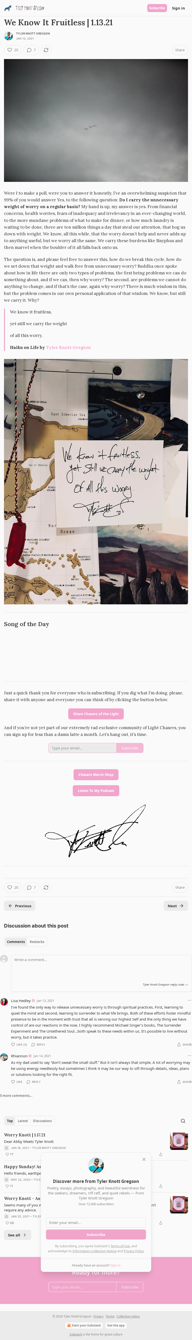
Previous (23, 905)
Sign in (178, 8)
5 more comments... (16, 1095)
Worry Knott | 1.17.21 (24, 1135)
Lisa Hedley (21, 1000)
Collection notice (128, 1316)
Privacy (99, 1316)
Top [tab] (10, 1121)
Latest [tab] (23, 1121)
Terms (110, 1316)
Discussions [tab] (42, 1121)
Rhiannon (19, 1055)
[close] (144, 1159)
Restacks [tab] (37, 942)
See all (14, 1234)
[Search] (183, 1121)
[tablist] (25, 942)
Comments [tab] (16, 942)
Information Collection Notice (94, 1251)
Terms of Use (120, 1246)
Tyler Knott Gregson (33, 33)
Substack (76, 1334)
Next (172, 905)
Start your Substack (86, 1325)
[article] (96, 1144)
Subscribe (157, 8)
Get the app (116, 1325)
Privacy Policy (134, 1251)
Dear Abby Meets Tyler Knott (29, 1141)
